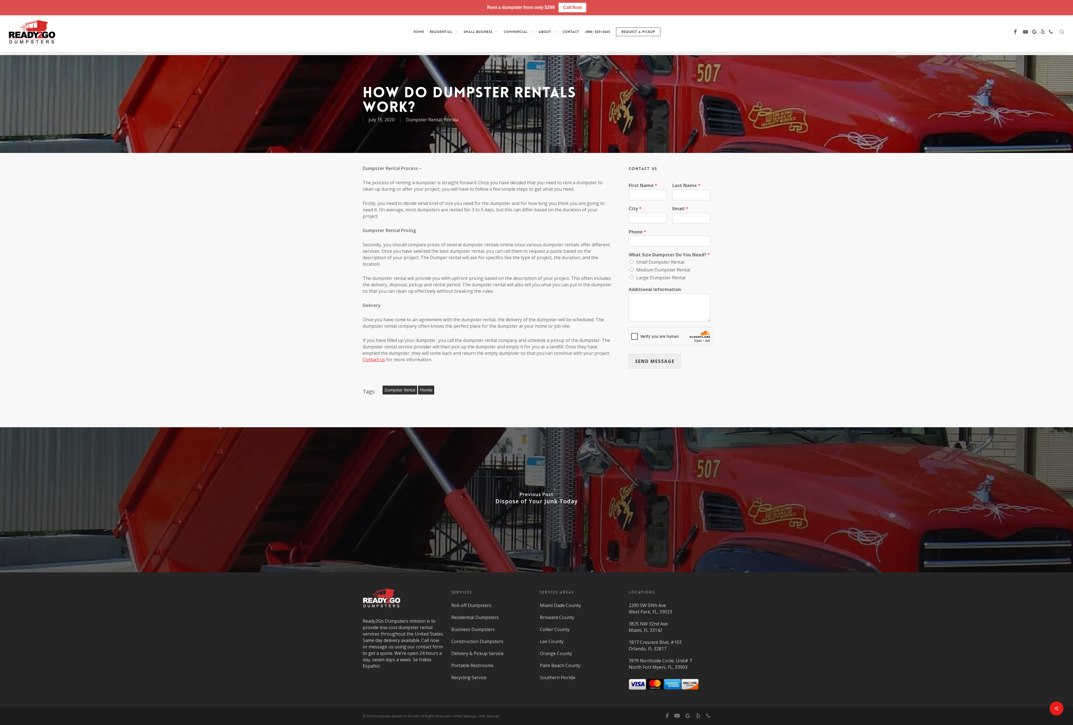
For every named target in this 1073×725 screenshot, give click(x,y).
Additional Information (655, 289)
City (635, 209)
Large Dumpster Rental (660, 278)
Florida (451, 120)
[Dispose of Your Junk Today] (536, 499)
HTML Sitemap (465, 716)
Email (680, 209)
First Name (643, 185)
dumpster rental (399, 390)
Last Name (686, 185)
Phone (637, 232)
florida (426, 390)
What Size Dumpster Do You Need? (669, 255)
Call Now (572, 7)
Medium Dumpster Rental (663, 270)
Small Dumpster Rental (660, 262)
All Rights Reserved (435, 716)
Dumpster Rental (424, 120)
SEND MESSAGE (655, 361)
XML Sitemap (489, 716)
